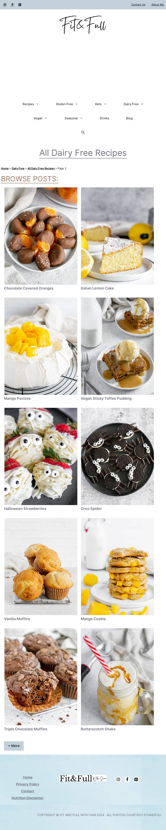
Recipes (28, 104)
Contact (27, 791)
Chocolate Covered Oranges (29, 288)
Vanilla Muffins (17, 619)
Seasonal (71, 118)
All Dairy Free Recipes (41, 168)
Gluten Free (64, 104)
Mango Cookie (93, 619)
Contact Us (138, 4)
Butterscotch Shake (98, 729)
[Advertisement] (83, 66)
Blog (129, 118)
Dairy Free (131, 104)
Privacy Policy (27, 784)
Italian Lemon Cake (97, 288)
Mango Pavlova (17, 398)
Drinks (104, 118)
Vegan (38, 118)
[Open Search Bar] (83, 132)
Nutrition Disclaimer (28, 798)
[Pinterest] (20, 5)
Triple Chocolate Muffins (25, 729)
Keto (98, 104)
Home (5, 168)
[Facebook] (12, 5)
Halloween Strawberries (25, 508)
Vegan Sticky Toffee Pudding (106, 398)
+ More (14, 746)
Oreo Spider (91, 508)
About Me (157, 4)
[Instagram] (5, 5)
